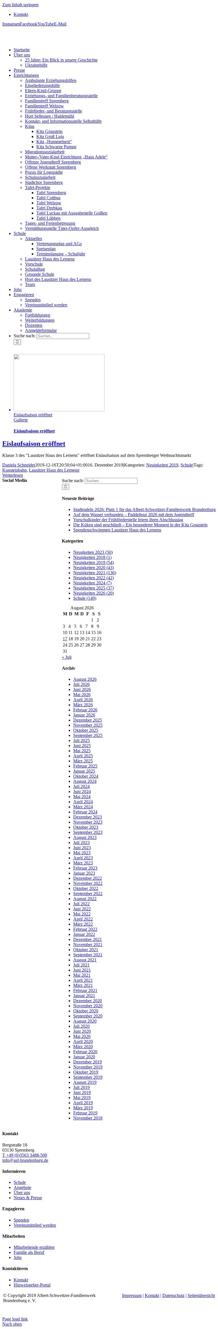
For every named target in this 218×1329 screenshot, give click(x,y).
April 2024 (83, 801)
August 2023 (85, 837)
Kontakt (21, 1279)
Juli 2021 (81, 965)
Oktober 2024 (85, 776)
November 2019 (87, 1067)
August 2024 (85, 781)
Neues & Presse (28, 1197)
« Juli (67, 657)
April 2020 (83, 1041)
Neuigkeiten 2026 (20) (93, 593)
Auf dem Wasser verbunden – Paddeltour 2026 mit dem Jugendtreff (133, 514)
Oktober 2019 (85, 1072)
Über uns (22, 1192)
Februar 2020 (85, 1051)
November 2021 (87, 944)
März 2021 (83, 985)
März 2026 (83, 704)
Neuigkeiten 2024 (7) (92, 582)
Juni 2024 (82, 791)
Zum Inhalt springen (20, 4)
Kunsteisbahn (14, 470)
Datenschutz (173, 1295)
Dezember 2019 (87, 1061)
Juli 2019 (81, 1087)
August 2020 (85, 1021)
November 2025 (87, 725)
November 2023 (87, 822)
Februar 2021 (85, 990)
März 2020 (83, 1046)
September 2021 (87, 954)
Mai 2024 (82, 796)
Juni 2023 (82, 847)
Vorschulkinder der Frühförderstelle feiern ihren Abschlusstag (128, 519)
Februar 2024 (85, 811)
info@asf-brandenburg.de (25, 1160)
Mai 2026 (82, 694)
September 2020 (87, 1016)
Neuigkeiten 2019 (162, 465)
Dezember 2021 (87, 939)
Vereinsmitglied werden (35, 1225)
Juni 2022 (82, 908)
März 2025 (83, 760)
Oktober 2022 (85, 888)
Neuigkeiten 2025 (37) (93, 588)
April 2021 (83, 980)
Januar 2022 (84, 934)
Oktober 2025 (85, 730)
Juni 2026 (82, 689)
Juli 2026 (81, 684)
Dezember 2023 (87, 817)
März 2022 (83, 924)
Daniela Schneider (18, 465)
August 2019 (85, 1082)
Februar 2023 (85, 868)
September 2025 (87, 735)
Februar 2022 (85, 929)
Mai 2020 (82, 1036)
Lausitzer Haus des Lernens (54, 470)
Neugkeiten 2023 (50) (93, 552)
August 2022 (85, 898)
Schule (187, 465)
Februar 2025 (85, 766)
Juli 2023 (81, 842)
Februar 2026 (85, 709)
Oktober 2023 (85, 827)
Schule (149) (84, 598)
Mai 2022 (82, 914)
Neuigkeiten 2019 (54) (93, 562)
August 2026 (85, 679)
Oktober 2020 (85, 1010)
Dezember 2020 (87, 1000)
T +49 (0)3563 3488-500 (24, 1155)
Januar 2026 (84, 715)
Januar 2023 (84, 873)
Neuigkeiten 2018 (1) (92, 557)
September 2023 (87, 832)
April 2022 (83, 919)
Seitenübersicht (201, 1295)
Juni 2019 (82, 1092)
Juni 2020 (82, 1031)
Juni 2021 (82, 970)
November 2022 (87, 883)
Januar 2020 (84, 1056)
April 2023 (83, 857)
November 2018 (87, 1118)
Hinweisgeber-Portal (32, 1285)
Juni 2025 (82, 745)
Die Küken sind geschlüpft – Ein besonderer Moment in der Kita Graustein (140, 524)
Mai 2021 (82, 975)
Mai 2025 (82, 750)
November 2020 (87, 1005)
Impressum (132, 1295)
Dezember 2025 (87, 720)
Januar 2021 (84, 995)
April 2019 (83, 1102)
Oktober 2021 (85, 949)
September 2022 (87, 893)
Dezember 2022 (87, 878)
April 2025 (83, 755)
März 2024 (83, 806)
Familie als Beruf (29, 1252)
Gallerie (21, 419)
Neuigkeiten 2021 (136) (94, 572)
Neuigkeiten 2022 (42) (93, 577)
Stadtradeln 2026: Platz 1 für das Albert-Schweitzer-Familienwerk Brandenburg (144, 509)
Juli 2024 (81, 786)
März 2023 (83, 862)
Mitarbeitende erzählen (34, 1247)
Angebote (22, 1187)
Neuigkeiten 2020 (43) (93, 567)
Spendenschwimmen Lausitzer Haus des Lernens (117, 529)
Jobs (18, 1257)
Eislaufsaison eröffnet (33, 414)
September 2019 (87, 1077)
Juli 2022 (81, 903)
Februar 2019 (85, 1112)
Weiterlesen (12, 475)
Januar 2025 (84, 771)
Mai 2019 (82, 1097)
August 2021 (85, 959)
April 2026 (83, 699)
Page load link (15, 1319)
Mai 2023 (82, 852)
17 (65, 638)
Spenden (21, 1220)
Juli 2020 (81, 1026)
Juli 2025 (81, 740)
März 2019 (83, 1107)
